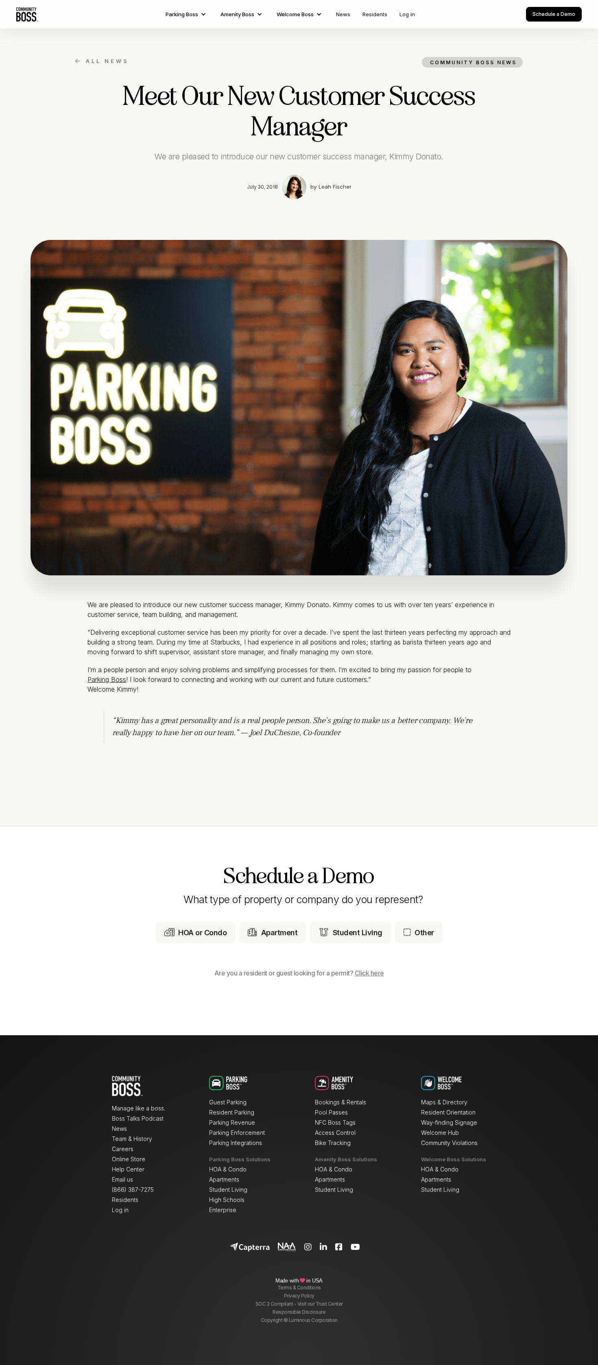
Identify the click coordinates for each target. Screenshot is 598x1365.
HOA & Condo (228, 1169)
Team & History (132, 1138)
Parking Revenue (232, 1122)
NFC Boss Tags (335, 1122)
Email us (122, 1179)
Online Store (128, 1159)
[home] (27, 14)
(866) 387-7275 (133, 1189)
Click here (369, 973)
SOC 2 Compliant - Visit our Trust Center (299, 1304)
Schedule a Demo (554, 14)
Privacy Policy (299, 1296)
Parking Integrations (235, 1142)
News (343, 14)
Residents (374, 14)
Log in (407, 14)
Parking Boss (106, 679)
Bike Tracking (333, 1142)
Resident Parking (231, 1112)
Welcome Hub (440, 1132)
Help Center (128, 1169)
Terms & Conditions (299, 1287)
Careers (122, 1148)
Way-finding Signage (449, 1122)
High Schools (226, 1199)
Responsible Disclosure (299, 1312)
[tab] (196, 932)
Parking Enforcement (237, 1132)
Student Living (228, 1189)
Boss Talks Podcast (138, 1118)
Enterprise (222, 1209)
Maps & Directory (444, 1102)
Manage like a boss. (138, 1108)
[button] (186, 14)
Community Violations (449, 1142)
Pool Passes (331, 1112)
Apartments (224, 1179)
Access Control (335, 1132)
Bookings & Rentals (340, 1102)
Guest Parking (228, 1102)
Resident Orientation (448, 1112)
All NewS (102, 61)
